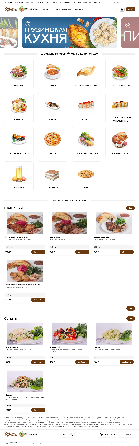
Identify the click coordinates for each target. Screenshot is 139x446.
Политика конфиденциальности (107, 443)
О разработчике (128, 443)
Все (130, 208)
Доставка (66, 9)
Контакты (78, 9)
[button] (65, 47)
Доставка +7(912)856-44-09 (60, 2)
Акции (57, 9)
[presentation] (10, 32)
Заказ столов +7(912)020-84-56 (88, 2)
